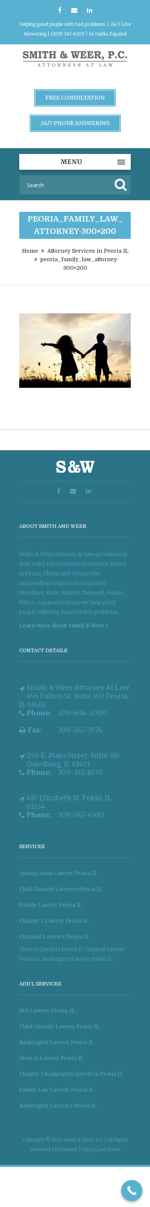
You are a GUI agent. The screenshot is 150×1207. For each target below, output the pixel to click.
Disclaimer (67, 1149)
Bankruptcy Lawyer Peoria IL (56, 1042)
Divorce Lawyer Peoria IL (51, 1058)
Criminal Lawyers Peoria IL (54, 936)
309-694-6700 (82, 713)
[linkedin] (89, 10)
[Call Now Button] (131, 1190)
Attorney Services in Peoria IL (87, 251)
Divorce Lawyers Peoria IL (51, 949)
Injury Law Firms (101, 1149)
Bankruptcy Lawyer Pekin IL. (77, 959)
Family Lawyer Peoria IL (50, 905)
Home (30, 251)
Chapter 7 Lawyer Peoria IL (53, 921)
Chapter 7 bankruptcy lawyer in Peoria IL (71, 1074)
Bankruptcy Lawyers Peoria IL (58, 1105)
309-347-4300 (81, 815)
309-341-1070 (80, 772)
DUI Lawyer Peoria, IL (47, 1011)
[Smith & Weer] (75, 67)
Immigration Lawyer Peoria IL (58, 873)
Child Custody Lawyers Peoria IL (60, 889)
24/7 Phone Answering (75, 123)
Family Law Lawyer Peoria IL (56, 1090)
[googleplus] (74, 10)
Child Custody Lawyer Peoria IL (59, 1026)
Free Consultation (75, 97)
